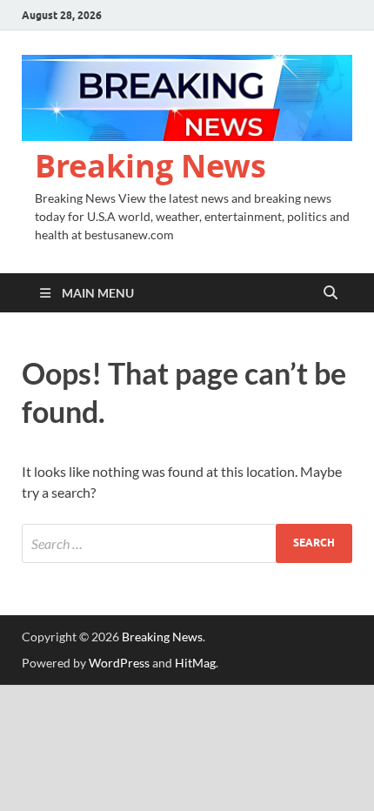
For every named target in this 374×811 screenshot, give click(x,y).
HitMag (195, 662)
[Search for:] (187, 543)
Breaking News (150, 165)
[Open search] (330, 293)
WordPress (119, 662)
